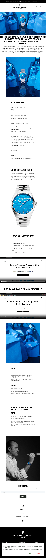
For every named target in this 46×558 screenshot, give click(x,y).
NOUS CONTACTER (22, 542)
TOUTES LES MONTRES (5, 542)
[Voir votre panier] (43, 7)
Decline (38, 553)
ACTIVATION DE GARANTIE (39, 542)
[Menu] (2, 6)
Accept (30, 553)
